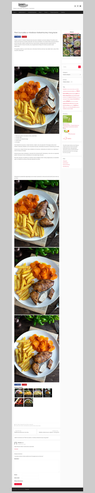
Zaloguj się (65, 161)
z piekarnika (77, 107)
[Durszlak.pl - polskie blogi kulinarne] (66, 123)
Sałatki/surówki (22, 12)
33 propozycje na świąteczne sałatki (71, 33)
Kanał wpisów (65, 162)
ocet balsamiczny (26, 425)
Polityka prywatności (54, 12)
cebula (73, 89)
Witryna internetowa (18, 480)
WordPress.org (66, 166)
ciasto (75, 89)
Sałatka (75, 105)
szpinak (66, 107)
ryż (72, 105)
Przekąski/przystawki (32, 12)
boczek (71, 89)
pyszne (71, 105)
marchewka (74, 97)
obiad (22, 425)
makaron (70, 97)
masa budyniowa (78, 97)
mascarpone (65, 99)
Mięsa (40, 12)
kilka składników (67, 95)
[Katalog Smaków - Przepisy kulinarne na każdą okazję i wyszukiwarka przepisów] (72, 126)
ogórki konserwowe (72, 101)
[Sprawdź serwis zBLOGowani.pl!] (71, 133)
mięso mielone (70, 99)
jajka (77, 93)
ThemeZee (27, 489)
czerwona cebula (70, 91)
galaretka (70, 93)
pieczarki (69, 103)
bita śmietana (68, 89)
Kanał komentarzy (66, 164)
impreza (73, 93)
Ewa (17, 34)
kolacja (72, 95)
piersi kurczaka (32, 425)
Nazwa (15, 474)
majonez (67, 97)
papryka (65, 103)
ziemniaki (74, 107)
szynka (68, 107)
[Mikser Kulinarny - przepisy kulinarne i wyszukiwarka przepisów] (67, 122)
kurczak (17, 425)
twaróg (71, 107)
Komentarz (16, 458)
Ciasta (14, 12)
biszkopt (64, 89)
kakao (79, 93)
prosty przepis (37, 425)
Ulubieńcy (63, 12)
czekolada (65, 91)
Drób (16, 424)
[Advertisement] (41, 22)
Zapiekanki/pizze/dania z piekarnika (26, 424)
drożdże (75, 91)
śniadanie (68, 108)
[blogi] (64, 128)
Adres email (16, 477)
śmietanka (65, 108)
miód (20, 425)
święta (71, 108)
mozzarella (75, 99)
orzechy (76, 101)
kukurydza (76, 95)
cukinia (77, 89)
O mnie (45, 12)
